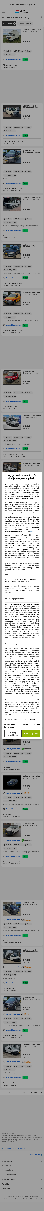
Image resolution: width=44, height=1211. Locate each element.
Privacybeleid (9, 724)
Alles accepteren (31, 734)
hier (31, 531)
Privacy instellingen (13, 733)
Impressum (23, 724)
